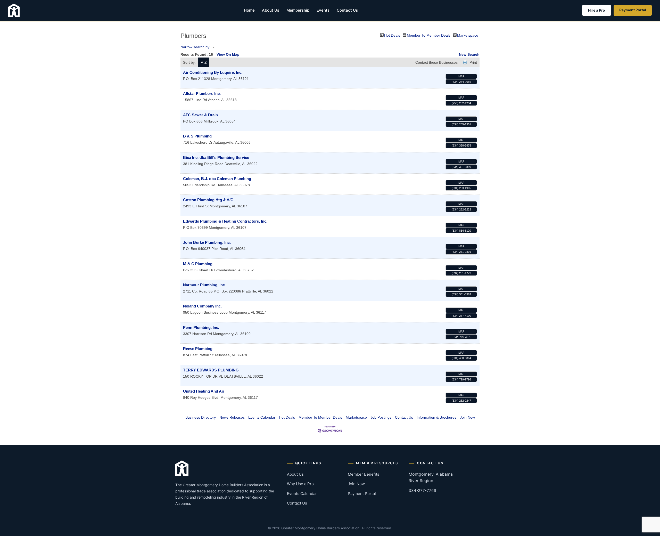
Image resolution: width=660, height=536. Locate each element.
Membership (297, 10)
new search (469, 54)
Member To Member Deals (428, 35)
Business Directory (200, 417)
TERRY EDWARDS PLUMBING (211, 370)
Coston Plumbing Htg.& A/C (208, 200)
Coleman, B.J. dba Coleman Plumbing (217, 178)
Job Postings (380, 417)
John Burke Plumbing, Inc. (207, 242)
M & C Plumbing (197, 264)
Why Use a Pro (300, 483)
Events (323, 10)
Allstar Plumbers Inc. (202, 93)
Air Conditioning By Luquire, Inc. (212, 72)
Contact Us (347, 10)
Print (473, 62)
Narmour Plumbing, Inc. (204, 285)
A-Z (204, 62)
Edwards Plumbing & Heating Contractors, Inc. (225, 221)
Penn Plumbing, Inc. (201, 327)
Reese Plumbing (197, 348)
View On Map (228, 54)
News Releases (232, 417)
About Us (270, 10)
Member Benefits (363, 474)
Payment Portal (632, 10)
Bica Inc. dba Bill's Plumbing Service (216, 157)
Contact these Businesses (436, 62)
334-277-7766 (422, 490)
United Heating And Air (203, 391)
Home (249, 10)
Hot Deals (392, 35)
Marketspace (467, 35)
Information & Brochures (436, 417)
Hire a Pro (596, 10)
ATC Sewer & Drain (200, 115)
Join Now (467, 417)
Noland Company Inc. (202, 306)
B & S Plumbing (197, 136)
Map (461, 76)
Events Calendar (261, 417)
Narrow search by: (195, 47)
